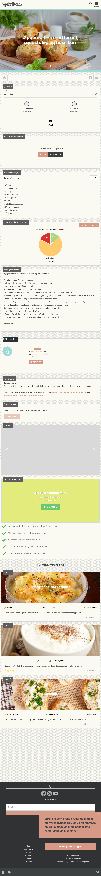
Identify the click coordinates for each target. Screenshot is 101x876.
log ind (43, 154)
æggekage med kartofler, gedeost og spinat (24, 395)
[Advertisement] (50, 452)
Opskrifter (12, 4)
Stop (3, 450)
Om (28, 846)
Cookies (28, 858)
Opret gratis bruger (70, 846)
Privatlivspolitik (72, 855)
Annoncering (28, 849)
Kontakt (28, 852)
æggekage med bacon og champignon (69, 392)
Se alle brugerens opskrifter (40, 357)
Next (94, 450)
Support (28, 855)
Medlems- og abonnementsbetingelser (73, 862)
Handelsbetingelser (73, 858)
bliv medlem (55, 154)
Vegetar (51, 261)
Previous (7, 450)
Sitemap (28, 862)
